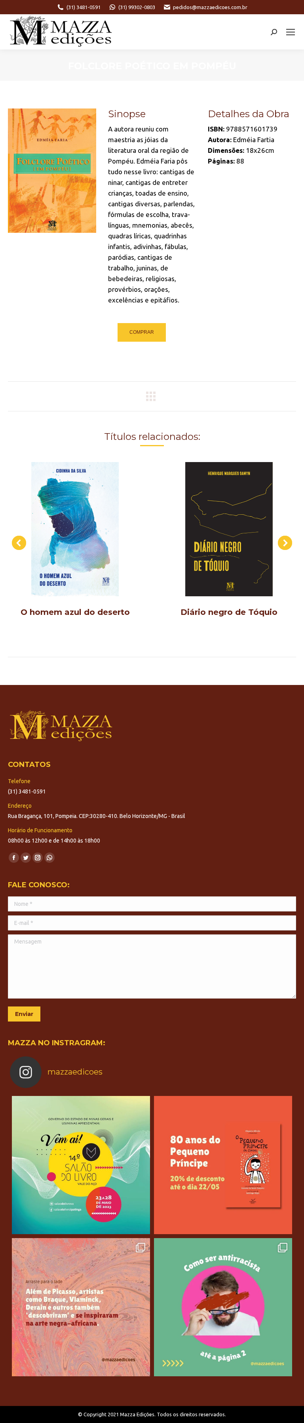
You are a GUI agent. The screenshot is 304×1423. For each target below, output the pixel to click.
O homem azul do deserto (75, 612)
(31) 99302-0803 (136, 7)
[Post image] (75, 529)
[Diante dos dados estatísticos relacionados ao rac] (223, 1307)
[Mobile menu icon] (290, 32)
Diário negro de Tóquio (228, 612)
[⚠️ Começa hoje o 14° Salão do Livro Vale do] (81, 1165)
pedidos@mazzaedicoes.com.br (210, 7)
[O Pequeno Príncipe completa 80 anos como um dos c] (223, 1165)
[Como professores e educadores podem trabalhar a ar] (81, 1307)
